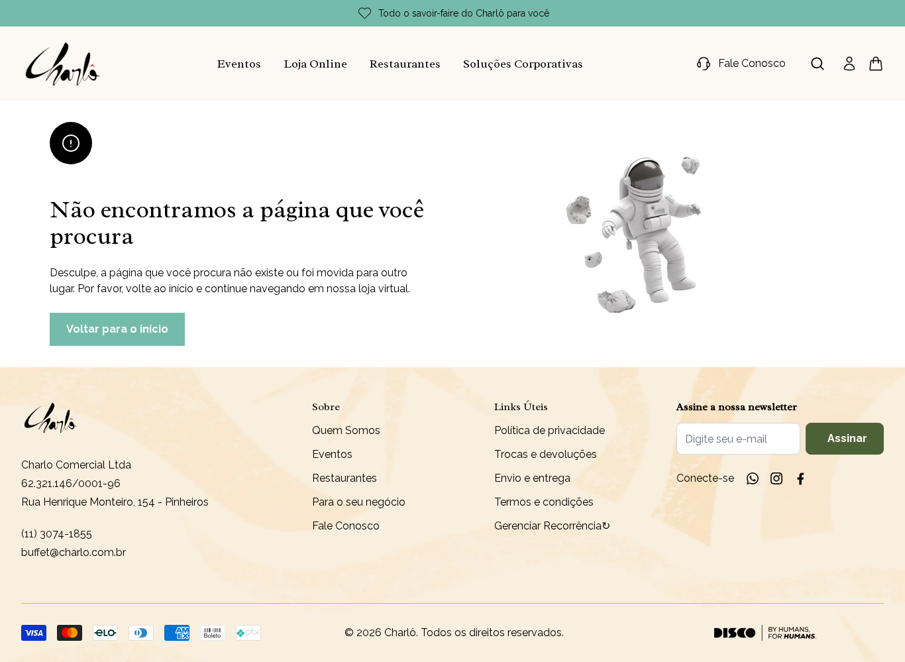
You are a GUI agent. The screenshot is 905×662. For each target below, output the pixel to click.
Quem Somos (346, 430)
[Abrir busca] (817, 64)
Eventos (239, 63)
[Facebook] (800, 478)
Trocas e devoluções (545, 454)
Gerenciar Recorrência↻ (552, 526)
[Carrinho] (63, 63)
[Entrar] (849, 64)
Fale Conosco (346, 526)
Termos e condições (544, 502)
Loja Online (315, 63)
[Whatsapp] (753, 478)
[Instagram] (776, 478)
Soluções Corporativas (523, 63)
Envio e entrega (532, 478)
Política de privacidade (549, 430)
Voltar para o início (117, 329)
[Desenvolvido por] (765, 633)
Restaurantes (405, 63)
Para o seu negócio (358, 502)
